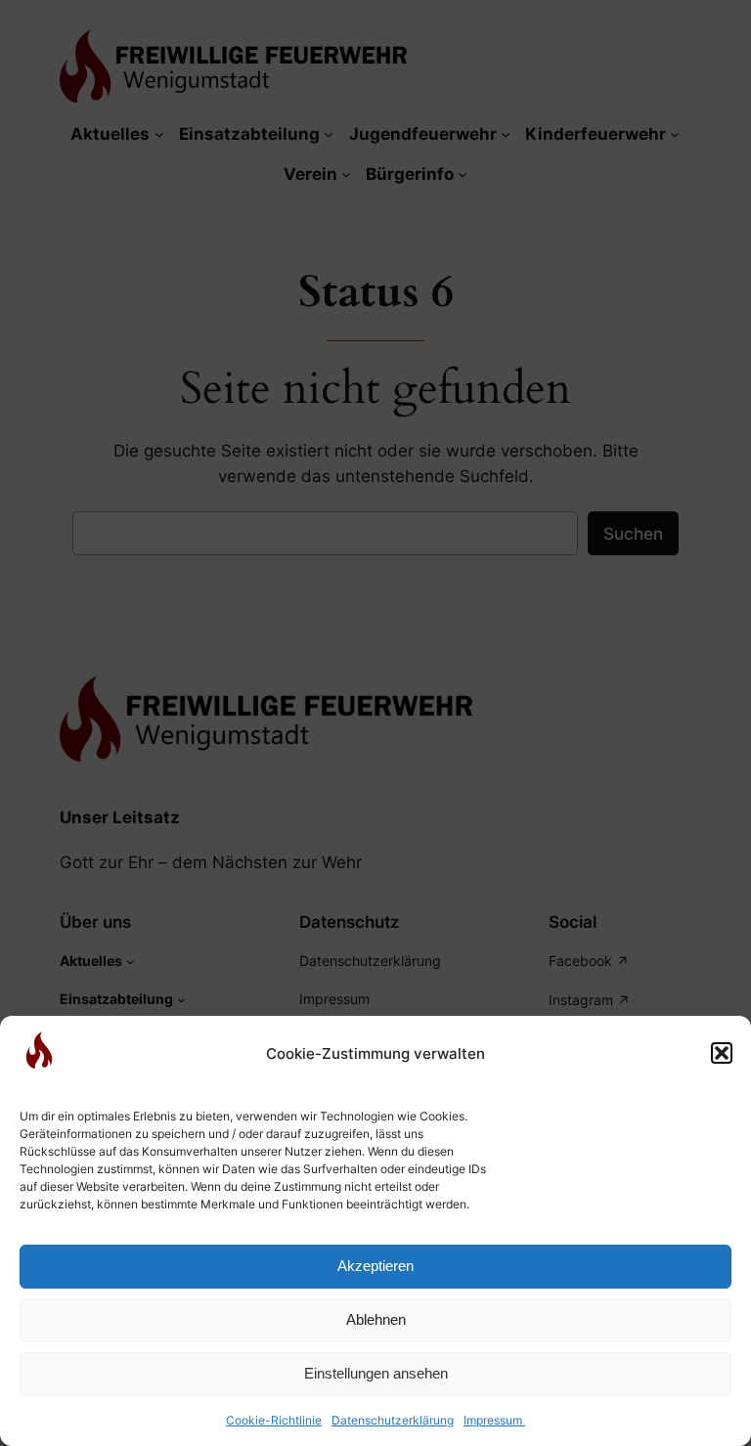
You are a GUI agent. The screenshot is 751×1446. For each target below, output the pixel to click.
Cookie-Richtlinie (274, 1420)
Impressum (494, 1420)
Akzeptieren (375, 1265)
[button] (721, 1053)
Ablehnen (376, 1319)
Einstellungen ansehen (376, 1373)
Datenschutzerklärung (392, 1420)
